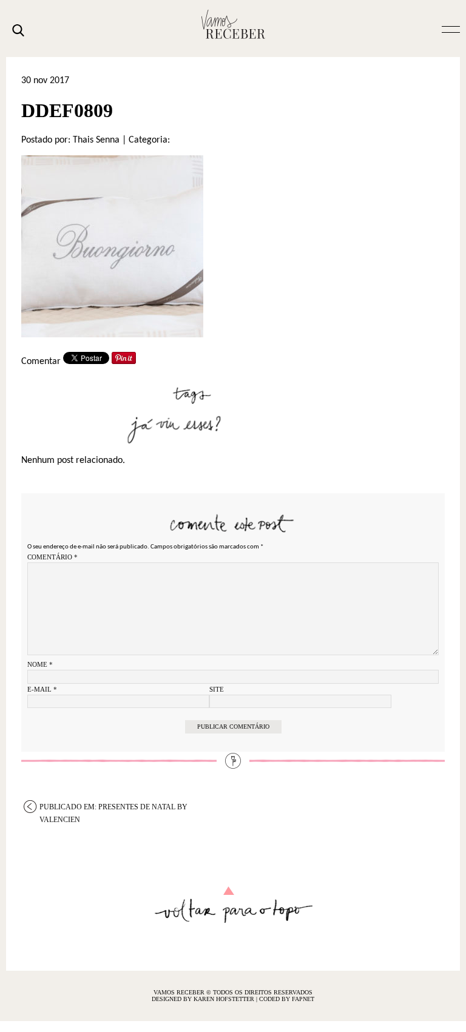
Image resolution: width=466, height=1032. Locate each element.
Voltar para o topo (233, 905)
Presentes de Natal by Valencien (113, 808)
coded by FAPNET (286, 999)
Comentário (52, 557)
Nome (40, 664)
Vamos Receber (233, 24)
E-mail (42, 689)
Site (216, 689)
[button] (451, 28)
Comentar (41, 361)
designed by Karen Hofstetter (204, 999)
